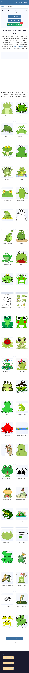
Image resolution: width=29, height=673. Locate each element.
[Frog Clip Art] (7, 172)
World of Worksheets (8, 668)
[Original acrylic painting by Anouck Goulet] (7, 497)
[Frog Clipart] (7, 279)
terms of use (16, 50)
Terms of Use (8, 657)
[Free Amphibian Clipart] (22, 407)
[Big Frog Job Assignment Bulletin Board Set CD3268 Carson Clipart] (7, 257)
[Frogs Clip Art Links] (22, 513)
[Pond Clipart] (22, 428)
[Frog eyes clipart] (22, 471)
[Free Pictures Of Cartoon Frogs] (22, 558)
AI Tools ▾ (15, 2)
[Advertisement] (14, 75)
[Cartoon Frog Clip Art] (22, 152)
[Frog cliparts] (7, 535)
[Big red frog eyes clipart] (7, 428)
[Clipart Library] (2, 2)
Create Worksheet (14, 20)
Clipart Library (5, 654)
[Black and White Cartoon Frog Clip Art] (22, 216)
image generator (18, 46)
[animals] (7, 150)
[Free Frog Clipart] (7, 129)
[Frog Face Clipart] (7, 193)
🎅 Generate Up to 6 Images (15, 24)
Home (2, 6)
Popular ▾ (21, 2)
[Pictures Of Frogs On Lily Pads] (7, 364)
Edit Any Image (14, 16)
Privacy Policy (8, 663)
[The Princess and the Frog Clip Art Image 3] (7, 453)
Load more (14, 638)
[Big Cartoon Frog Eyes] (22, 279)
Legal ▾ (25, 2)
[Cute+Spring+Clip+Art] (7, 239)
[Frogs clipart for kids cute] (22, 322)
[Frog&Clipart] (22, 172)
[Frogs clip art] (22, 108)
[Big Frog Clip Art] (7, 108)
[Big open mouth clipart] (7, 343)
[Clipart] (22, 386)
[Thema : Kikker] (7, 473)
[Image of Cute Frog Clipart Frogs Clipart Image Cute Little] (7, 322)
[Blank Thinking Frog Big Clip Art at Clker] (22, 535)
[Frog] (22, 305)
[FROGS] (22, 343)
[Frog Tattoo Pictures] (7, 599)
